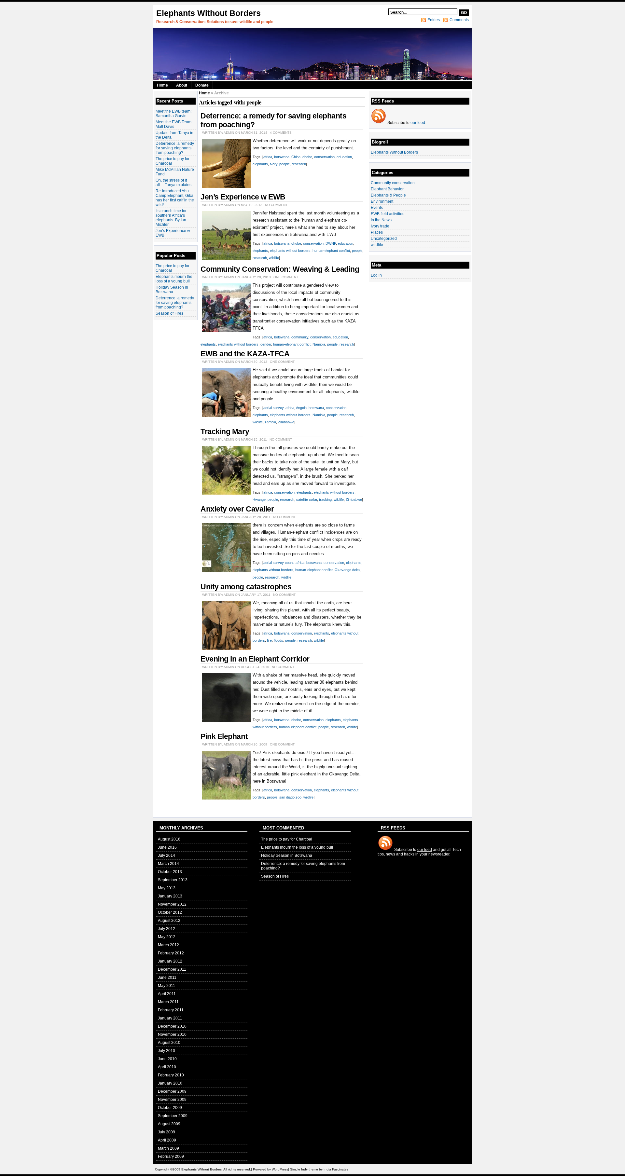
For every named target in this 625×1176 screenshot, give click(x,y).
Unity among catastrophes (246, 586)
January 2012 (170, 961)
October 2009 (170, 1107)
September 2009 (173, 1116)
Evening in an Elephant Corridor (255, 659)
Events (377, 207)
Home (162, 85)
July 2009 (166, 1132)
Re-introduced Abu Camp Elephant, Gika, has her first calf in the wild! (175, 198)
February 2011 (171, 1010)
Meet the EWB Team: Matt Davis (174, 124)
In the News (381, 220)
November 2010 (172, 1034)
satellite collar (306, 499)
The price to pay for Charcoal (286, 839)
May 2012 (166, 937)
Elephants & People (388, 195)
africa (267, 157)
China (295, 157)
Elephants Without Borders (208, 13)
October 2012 (170, 912)
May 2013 (166, 888)
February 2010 (171, 1075)
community (299, 337)
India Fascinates (336, 1169)
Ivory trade (380, 226)
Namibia (318, 344)
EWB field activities (387, 214)
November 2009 (172, 1099)
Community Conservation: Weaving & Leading (280, 269)
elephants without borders (290, 251)
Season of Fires (169, 313)
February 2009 (171, 1156)
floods (278, 640)
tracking (325, 499)
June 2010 (167, 1059)
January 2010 (170, 1083)
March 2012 (168, 945)
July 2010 (166, 1050)
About (181, 85)
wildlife (274, 258)
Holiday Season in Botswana (172, 289)
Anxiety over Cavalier (237, 509)
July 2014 (166, 855)
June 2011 (167, 977)
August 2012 (169, 920)
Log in (376, 275)
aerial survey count (278, 563)
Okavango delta (347, 570)
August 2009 (169, 1124)
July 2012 (166, 928)
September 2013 (173, 880)
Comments (459, 20)
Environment (382, 201)
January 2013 (170, 896)
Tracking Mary (225, 431)
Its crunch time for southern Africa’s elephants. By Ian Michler (171, 218)
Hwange (259, 499)
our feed (417, 122)
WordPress (280, 1169)
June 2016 (167, 847)
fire (269, 640)
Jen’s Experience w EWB (243, 197)
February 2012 (171, 953)
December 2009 (172, 1091)
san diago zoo (290, 797)
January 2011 (170, 1018)
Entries (433, 20)
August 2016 (169, 839)
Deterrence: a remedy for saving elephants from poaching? (175, 148)
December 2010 (172, 1026)
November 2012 (172, 904)
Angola (301, 408)
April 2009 (167, 1140)
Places (377, 232)
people (284, 164)
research (299, 164)
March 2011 (168, 1002)
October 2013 (170, 871)
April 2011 (167, 993)
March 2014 (168, 863)
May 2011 (166, 985)
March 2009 (168, 1148)
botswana (281, 157)
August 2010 (169, 1042)
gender (265, 344)
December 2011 (172, 969)
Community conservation (393, 183)
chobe (307, 157)
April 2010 (167, 1067)
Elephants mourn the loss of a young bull (174, 278)
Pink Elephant (224, 736)
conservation (324, 157)
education (344, 157)
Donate (202, 85)
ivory (273, 164)
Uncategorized (384, 238)
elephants (260, 164)
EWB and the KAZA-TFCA (245, 353)
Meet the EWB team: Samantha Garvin (173, 113)
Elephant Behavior (387, 189)
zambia (270, 422)
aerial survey (273, 408)
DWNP (331, 243)
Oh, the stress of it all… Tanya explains (173, 182)
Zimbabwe (286, 422)
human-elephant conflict (331, 251)
